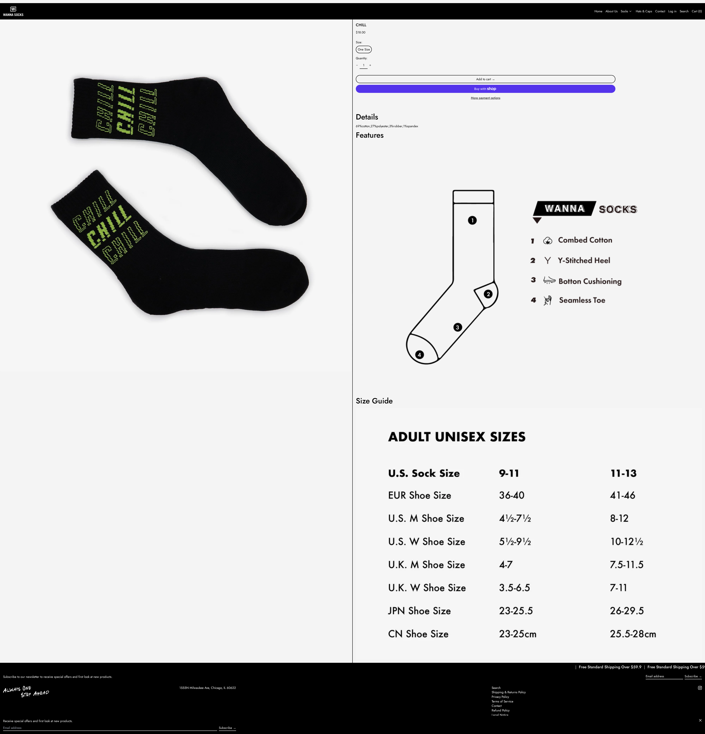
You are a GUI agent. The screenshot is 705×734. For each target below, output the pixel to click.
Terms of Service (502, 701)
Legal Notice (500, 715)
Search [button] (684, 11)
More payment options (485, 98)
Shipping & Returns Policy (509, 692)
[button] (176, 195)
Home (598, 11)
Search (496, 688)
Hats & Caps (644, 11)
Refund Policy (500, 710)
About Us (611, 11)
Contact (660, 11)
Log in (672, 11)
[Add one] (370, 65)
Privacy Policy (500, 697)
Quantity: (361, 58)
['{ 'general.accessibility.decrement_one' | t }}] (357, 65)
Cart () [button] (697, 11)
